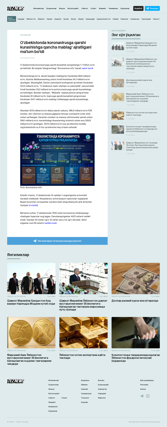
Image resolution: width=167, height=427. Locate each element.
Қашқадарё (103, 385)
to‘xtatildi (33, 205)
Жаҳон (62, 8)
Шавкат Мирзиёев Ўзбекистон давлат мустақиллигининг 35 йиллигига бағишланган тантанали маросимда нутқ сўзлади (83, 305)
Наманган (102, 389)
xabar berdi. (88, 68)
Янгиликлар (38, 8)
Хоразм (84, 402)
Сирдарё (102, 394)
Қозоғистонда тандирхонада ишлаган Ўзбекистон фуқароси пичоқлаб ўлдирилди (136, 358)
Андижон (85, 380)
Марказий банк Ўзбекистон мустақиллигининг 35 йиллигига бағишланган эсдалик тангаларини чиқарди (29, 359)
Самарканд (86, 394)
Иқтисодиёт (73, 8)
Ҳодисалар (51, 8)
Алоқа (143, 389)
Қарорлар (125, 8)
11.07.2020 (24, 58)
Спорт (93, 8)
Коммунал (113, 8)
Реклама (144, 385)
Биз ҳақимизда (147, 380)
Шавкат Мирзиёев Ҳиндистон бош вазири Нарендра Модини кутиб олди (31, 302)
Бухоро (101, 380)
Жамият (102, 8)
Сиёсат (84, 8)
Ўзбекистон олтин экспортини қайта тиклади (82, 356)
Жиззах (84, 385)
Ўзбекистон (11, 296)
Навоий (84, 389)
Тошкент (85, 398)
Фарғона (102, 398)
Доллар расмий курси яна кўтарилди (135, 300)
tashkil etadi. (50, 223)
